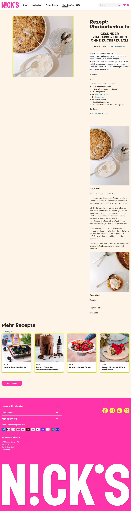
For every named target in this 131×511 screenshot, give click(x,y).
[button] (25, 5)
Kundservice (9, 418)
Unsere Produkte (12, 406)
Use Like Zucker (101, 94)
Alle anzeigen (7, 332)
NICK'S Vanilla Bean (100, 113)
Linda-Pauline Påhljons (116, 46)
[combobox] (109, 5)
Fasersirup (99, 97)
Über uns (7, 412)
